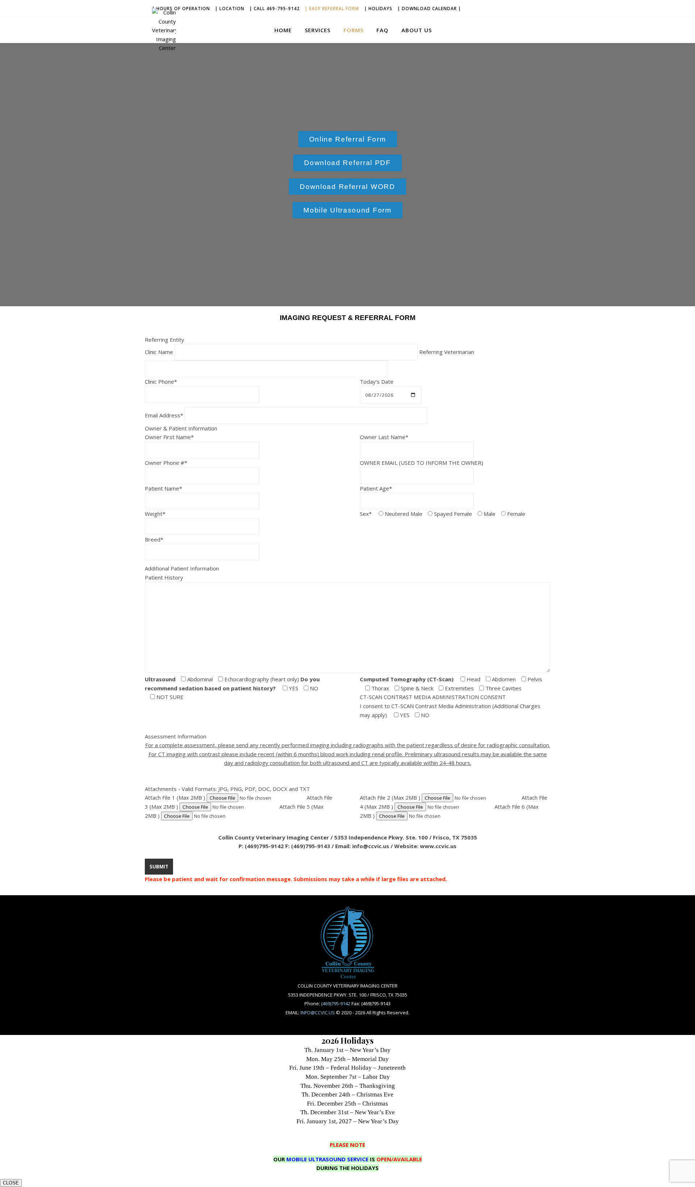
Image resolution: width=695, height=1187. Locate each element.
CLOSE (11, 1183)
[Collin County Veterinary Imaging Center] (164, 30)
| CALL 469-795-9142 (274, 8)
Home (283, 30)
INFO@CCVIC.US (317, 1012)
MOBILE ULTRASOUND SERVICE (327, 1159)
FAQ (382, 30)
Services (317, 30)
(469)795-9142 (335, 1003)
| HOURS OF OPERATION (181, 8)
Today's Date (376, 381)
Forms (353, 30)
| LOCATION (229, 8)
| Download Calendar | (429, 8)
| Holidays (378, 8)
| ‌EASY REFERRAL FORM (332, 8)
